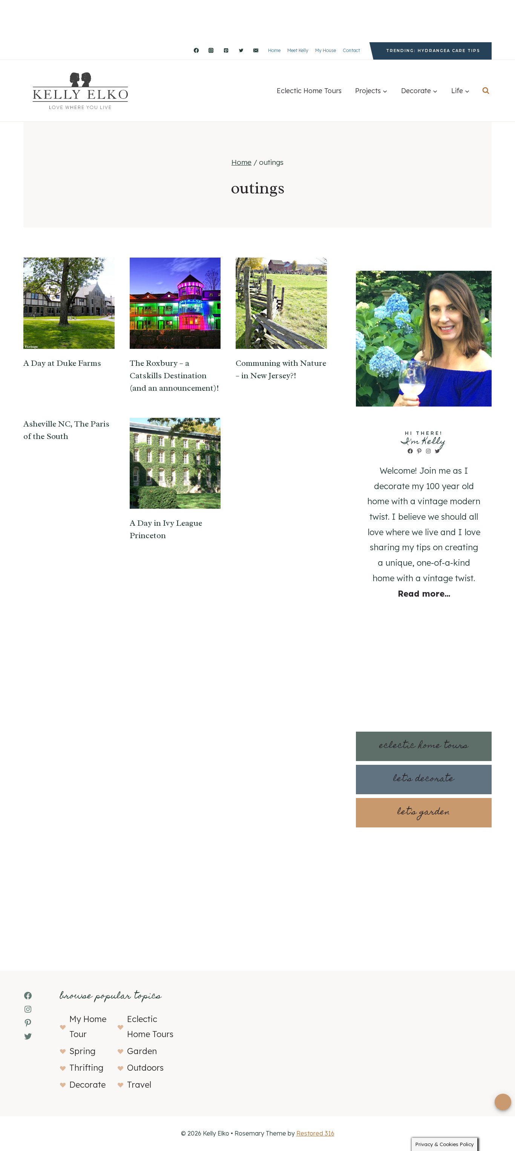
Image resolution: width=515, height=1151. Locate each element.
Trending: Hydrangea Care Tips (433, 50)
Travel (139, 1084)
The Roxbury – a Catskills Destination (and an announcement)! (174, 375)
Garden (142, 1051)
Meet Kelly (297, 50)
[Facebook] (196, 50)
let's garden (423, 812)
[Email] (256, 50)
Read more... (424, 593)
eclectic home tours (423, 746)
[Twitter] (241, 50)
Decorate (87, 1084)
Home (274, 50)
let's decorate (423, 779)
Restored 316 (315, 1133)
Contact (351, 50)
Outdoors (145, 1067)
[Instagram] (211, 50)
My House (325, 50)
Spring (82, 1051)
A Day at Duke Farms (62, 363)
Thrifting (86, 1067)
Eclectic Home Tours (309, 90)
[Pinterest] (226, 50)
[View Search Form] (485, 90)
